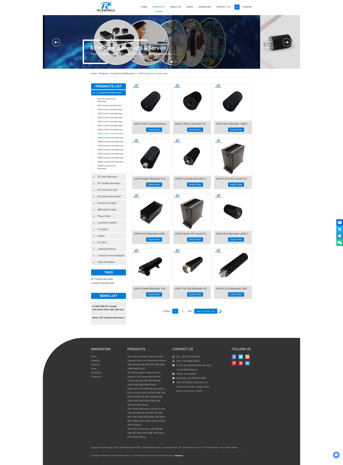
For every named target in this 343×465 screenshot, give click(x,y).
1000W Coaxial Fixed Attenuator (107, 167)
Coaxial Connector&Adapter (111, 255)
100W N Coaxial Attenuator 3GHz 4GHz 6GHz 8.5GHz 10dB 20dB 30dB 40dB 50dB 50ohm (192, 178)
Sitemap (158, 455)
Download (204, 7)
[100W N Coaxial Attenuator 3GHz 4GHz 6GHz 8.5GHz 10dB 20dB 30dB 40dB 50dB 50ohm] (192, 157)
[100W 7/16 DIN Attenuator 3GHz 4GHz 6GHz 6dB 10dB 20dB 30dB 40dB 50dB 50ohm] (192, 267)
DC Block (102, 242)
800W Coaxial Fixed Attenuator (111, 162)
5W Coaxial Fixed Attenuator (110, 105)
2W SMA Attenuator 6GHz (130, 447)
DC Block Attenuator (107, 177)
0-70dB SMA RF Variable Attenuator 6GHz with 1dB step (108, 308)
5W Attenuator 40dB (109, 447)
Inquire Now (154, 129)
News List (108, 296)
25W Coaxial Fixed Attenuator (110, 121)
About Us (175, 7)
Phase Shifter (104, 216)
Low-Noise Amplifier (107, 223)
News (190, 7)
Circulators (103, 229)
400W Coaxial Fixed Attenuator (111, 154)
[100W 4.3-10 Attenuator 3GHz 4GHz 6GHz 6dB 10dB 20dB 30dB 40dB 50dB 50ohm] (233, 267)
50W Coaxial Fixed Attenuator (110, 129)
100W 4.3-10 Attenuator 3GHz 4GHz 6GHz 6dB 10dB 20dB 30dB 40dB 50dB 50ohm (233, 288)
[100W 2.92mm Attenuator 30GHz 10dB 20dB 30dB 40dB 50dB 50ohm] (192, 102)
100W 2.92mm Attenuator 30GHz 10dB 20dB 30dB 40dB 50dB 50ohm (192, 123)
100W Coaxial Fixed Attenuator (153, 73)
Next (190, 311)
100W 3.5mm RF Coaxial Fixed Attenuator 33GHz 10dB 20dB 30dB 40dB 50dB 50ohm (233, 178)
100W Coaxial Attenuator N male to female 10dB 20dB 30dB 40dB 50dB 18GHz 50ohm (151, 178)
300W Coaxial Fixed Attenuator (111, 150)
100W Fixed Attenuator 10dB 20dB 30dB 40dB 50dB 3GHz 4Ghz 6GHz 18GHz (151, 233)
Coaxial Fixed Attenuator (123, 73)
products (136, 349)
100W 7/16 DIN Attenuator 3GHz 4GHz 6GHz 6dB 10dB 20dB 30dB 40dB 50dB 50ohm (192, 288)
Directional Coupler (107, 203)
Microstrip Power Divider (109, 196)
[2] (175, 62)
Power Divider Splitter (229, 447)
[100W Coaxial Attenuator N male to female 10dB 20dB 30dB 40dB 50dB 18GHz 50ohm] (151, 157)
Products (159, 7)
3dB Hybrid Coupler (107, 209)
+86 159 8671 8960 (196, 378)
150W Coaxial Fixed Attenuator (111, 138)
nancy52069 (190, 374)
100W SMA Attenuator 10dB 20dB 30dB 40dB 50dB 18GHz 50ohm (233, 123)
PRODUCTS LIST (109, 86)
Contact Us (223, 7)
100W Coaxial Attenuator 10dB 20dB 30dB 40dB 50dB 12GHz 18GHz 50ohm (151, 288)
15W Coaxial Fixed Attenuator (110, 113)
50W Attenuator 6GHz (152, 447)
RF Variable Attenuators (109, 183)
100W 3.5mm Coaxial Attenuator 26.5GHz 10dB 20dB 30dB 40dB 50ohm (151, 123)
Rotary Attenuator (170, 447)
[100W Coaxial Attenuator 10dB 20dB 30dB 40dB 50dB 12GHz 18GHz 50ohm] (151, 267)
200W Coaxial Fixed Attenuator (111, 142)
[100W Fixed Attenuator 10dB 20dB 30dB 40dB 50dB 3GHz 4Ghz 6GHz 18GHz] (151, 212)
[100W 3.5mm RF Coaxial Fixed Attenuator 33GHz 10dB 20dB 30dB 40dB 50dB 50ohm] (233, 157)
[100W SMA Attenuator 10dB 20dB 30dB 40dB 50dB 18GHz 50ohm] (233, 102)
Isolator (101, 236)
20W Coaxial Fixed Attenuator (110, 117)
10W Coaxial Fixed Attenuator (110, 109)
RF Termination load (107, 190)
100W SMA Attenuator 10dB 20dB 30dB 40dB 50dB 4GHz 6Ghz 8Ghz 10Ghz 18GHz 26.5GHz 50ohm (233, 233)
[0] (167, 62)
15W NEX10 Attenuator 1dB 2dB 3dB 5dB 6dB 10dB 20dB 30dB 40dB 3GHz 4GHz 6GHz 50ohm (145, 433)
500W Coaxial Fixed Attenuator (111, 158)
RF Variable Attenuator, (102, 279)
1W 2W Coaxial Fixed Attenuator (107, 100)
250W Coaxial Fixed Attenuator (111, 146)
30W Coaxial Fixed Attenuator (110, 125)
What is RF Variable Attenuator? (108, 318)
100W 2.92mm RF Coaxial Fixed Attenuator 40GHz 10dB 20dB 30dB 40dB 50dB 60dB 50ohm (192, 233)
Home (144, 7)
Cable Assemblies (106, 262)
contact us (182, 349)
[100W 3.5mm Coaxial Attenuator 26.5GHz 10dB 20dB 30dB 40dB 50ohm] (151, 102)
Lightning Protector (107, 249)
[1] (171, 62)
